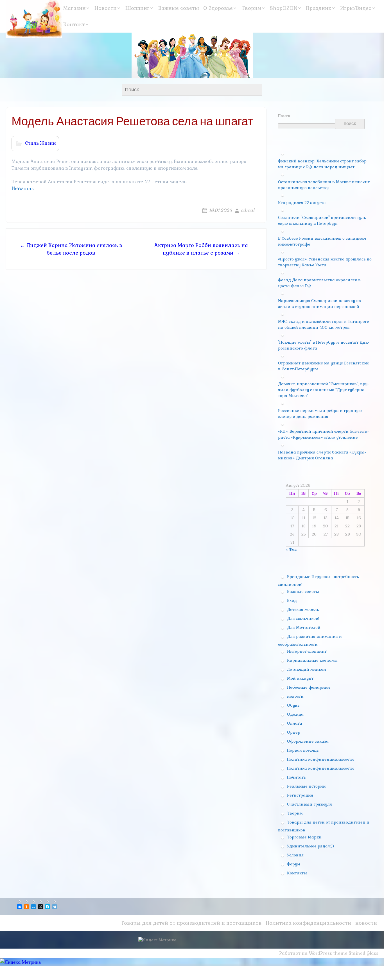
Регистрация (300, 795)
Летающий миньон (306, 669)
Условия (295, 855)
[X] (41, 906)
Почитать (296, 777)
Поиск (284, 115)
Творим (251, 8)
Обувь (293, 705)
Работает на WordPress (305, 953)
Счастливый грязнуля (309, 804)
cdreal (247, 210)
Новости (105, 8)
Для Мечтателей (303, 627)
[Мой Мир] (34, 906)
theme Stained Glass (355, 953)
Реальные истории (306, 786)
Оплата (294, 723)
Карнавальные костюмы (312, 660)
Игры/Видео (356, 8)
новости (295, 696)
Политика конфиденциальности (320, 759)
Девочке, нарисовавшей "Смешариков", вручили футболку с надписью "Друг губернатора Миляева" (323, 389)
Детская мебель (303, 609)
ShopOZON (283, 8)
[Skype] (48, 906)
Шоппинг (137, 8)
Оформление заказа (308, 741)
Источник (23, 188)
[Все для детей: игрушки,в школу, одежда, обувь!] (33, 19)
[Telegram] (55, 906)
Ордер (293, 732)
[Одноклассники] (27, 906)
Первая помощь (303, 750)
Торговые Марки (304, 837)
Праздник (318, 8)
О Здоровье (218, 8)
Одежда (295, 714)
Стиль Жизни (40, 143)
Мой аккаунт (300, 678)
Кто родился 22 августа (302, 202)
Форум (293, 864)
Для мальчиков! (303, 618)
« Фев (291, 549)
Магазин (74, 8)
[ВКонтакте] (20, 906)
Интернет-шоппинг (307, 651)
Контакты (297, 873)
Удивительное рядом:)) (310, 846)
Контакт (74, 24)
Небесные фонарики (308, 687)
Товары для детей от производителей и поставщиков (191, 923)
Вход (292, 600)
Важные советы (178, 8)
